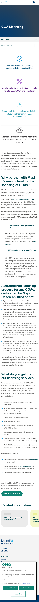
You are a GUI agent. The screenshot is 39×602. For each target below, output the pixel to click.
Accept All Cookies (10, 588)
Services (3, 559)
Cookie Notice (26, 583)
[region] (18, 581)
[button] (19, 39)
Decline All (26, 588)
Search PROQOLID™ (12, 494)
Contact (4, 548)
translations (34, 459)
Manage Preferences (18, 593)
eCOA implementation (25, 466)
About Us (4, 551)
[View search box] (33, 2)
